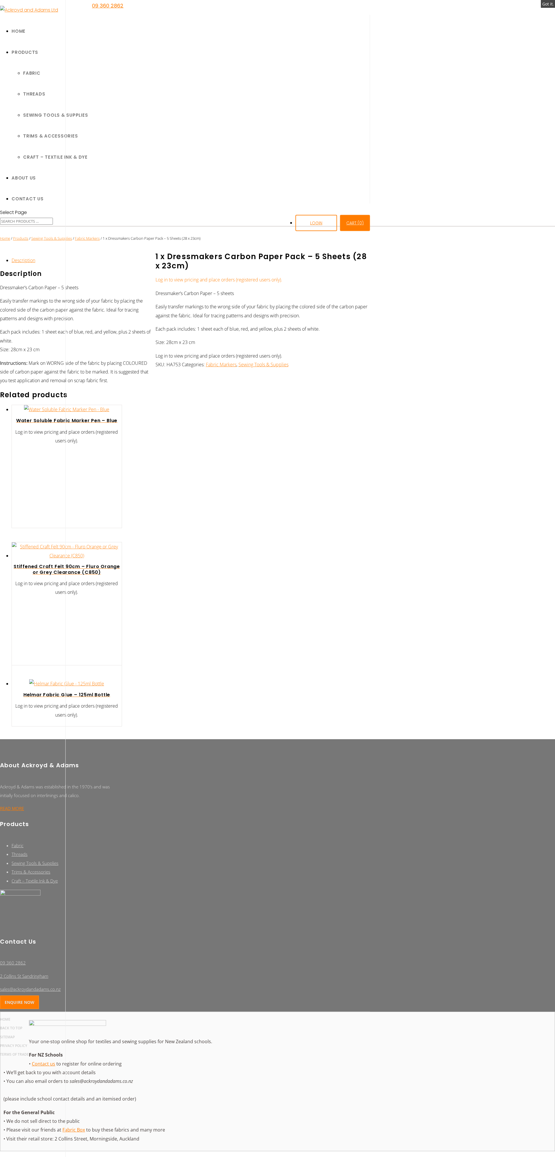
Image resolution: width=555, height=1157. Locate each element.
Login (316, 223)
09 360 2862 (107, 5)
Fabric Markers (87, 238)
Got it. (548, 4)
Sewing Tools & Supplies (263, 364)
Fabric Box (73, 1130)
